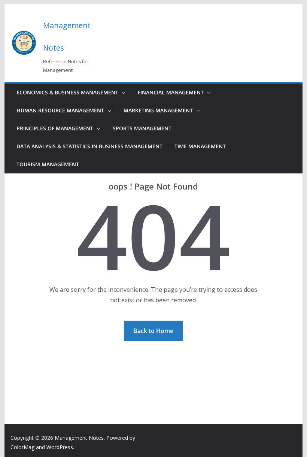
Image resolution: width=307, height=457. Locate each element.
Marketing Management (158, 110)
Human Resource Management (60, 110)
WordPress (59, 447)
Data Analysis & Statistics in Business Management (89, 146)
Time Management (200, 146)
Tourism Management (47, 164)
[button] (122, 92)
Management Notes (79, 437)
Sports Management (142, 128)
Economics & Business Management (67, 92)
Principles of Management (54, 128)
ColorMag (22, 447)
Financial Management (171, 92)
